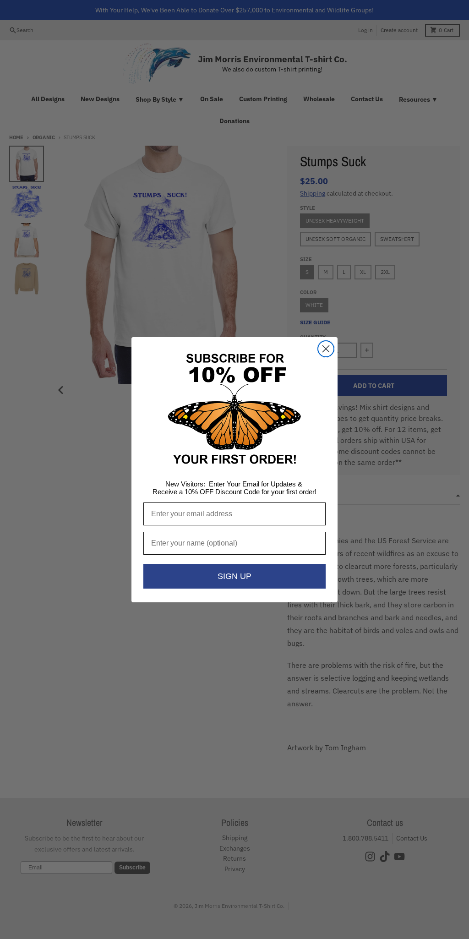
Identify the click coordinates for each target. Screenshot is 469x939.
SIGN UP (234, 576)
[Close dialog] (326, 349)
